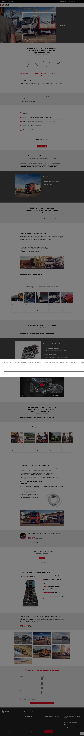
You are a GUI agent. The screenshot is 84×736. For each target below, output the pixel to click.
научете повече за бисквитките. (24, 364)
